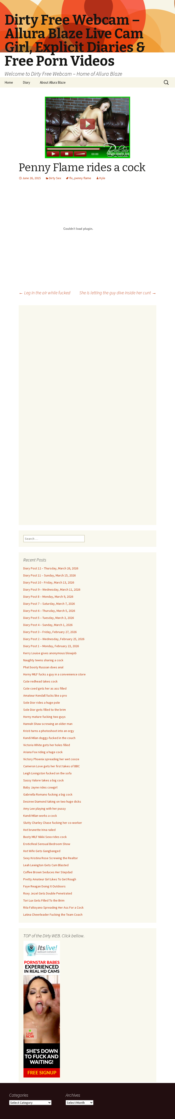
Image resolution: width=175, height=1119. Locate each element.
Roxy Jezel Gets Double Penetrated (47, 893)
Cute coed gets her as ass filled (45, 688)
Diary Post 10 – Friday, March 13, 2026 (48, 582)
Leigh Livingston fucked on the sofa (47, 773)
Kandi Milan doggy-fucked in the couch (49, 738)
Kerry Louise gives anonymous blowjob (50, 653)
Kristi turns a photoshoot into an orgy (48, 731)
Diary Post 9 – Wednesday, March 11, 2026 (51, 589)
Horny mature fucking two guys (44, 717)
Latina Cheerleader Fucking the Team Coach (52, 914)
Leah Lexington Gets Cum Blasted (46, 865)
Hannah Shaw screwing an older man (47, 724)
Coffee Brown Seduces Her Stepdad (47, 872)
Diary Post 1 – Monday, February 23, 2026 (51, 646)
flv (71, 178)
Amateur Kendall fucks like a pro (45, 695)
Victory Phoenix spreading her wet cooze (51, 759)
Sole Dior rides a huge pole (41, 702)
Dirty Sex (55, 178)
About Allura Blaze (53, 82)
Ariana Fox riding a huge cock (43, 752)
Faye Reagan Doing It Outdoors (44, 886)
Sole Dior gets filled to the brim (44, 710)
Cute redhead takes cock (40, 681)
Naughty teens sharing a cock (43, 660)
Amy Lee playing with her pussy (44, 808)
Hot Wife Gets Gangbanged (41, 851)
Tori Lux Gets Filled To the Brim (43, 900)
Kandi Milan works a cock (40, 816)
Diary (26, 82)
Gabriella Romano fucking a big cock (47, 794)
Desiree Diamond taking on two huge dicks (52, 801)
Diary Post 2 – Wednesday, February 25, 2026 (53, 639)
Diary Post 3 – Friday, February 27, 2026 (50, 632)
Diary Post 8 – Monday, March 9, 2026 (48, 596)
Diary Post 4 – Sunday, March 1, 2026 (47, 625)
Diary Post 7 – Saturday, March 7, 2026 (49, 604)
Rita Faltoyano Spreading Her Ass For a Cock (53, 907)
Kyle (102, 178)
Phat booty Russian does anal (43, 667)
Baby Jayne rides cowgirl (40, 787)
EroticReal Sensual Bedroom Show (46, 844)
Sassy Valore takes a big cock (43, 780)
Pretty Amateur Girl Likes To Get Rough (49, 879)
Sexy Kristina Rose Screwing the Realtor (50, 858)
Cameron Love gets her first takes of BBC (51, 766)
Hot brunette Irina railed (39, 830)
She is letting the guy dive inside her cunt (117, 292)
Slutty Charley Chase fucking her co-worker (52, 823)
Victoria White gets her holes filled (46, 745)
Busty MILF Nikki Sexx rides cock (45, 837)
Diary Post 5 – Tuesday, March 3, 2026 (48, 618)
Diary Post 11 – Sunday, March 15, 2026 (49, 575)
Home (9, 82)
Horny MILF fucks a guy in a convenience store (54, 674)
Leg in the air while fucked (44, 292)
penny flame (82, 178)
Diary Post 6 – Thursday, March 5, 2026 (49, 611)
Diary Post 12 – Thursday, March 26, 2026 (50, 568)
